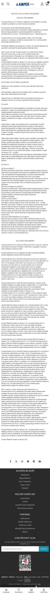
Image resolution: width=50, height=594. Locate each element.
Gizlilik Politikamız (25, 522)
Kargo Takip (25, 485)
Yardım (25, 502)
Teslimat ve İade (25, 525)
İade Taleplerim (25, 481)
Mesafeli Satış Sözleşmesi (25, 528)
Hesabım (25, 488)
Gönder (44, 549)
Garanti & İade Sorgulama (25, 505)
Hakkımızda (25, 518)
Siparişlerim (25, 475)
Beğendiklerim (25, 478)
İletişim (25, 532)
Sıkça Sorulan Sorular (25, 508)
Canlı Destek (25, 498)
